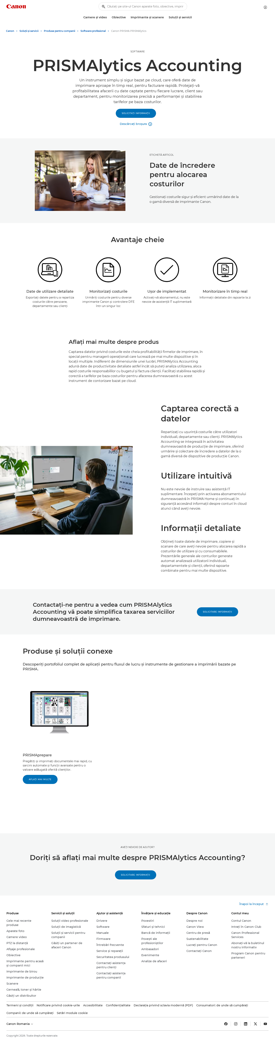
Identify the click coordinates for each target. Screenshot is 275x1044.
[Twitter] (255, 1023)
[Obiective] (127, 17)
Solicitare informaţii (217, 612)
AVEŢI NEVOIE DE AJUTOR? (138, 847)
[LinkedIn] (245, 1023)
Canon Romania (18, 1024)
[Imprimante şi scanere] (165, 17)
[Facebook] (225, 1023)
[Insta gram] (235, 1023)
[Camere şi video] (108, 17)
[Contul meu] (265, 7)
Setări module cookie (72, 1013)
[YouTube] (265, 1023)
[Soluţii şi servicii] (193, 17)
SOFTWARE (137, 51)
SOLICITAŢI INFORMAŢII (136, 113)
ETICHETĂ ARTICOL (162, 154)
